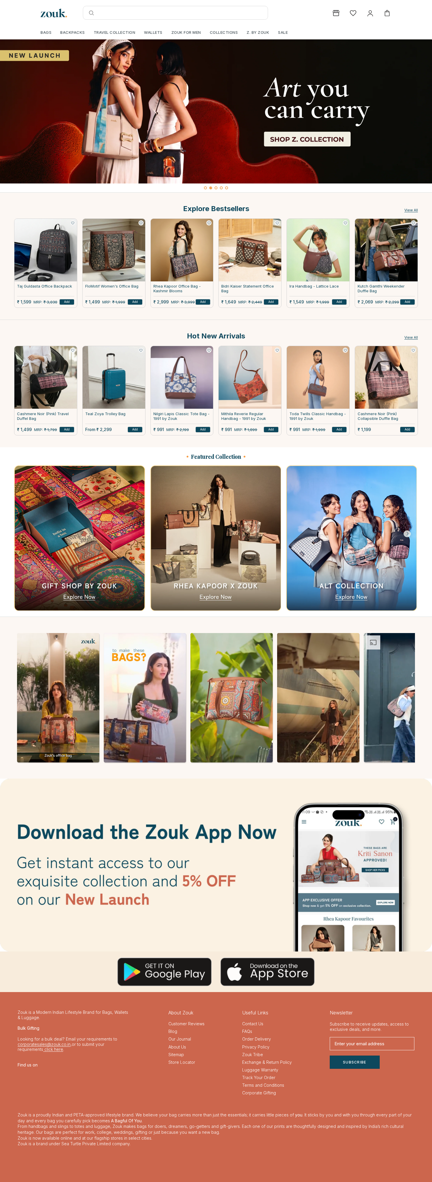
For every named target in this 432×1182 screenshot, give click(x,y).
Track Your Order (258, 1077)
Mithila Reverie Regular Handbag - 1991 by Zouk (243, 416)
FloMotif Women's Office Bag (111, 286)
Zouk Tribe (252, 1054)
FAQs (247, 1031)
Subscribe (354, 1062)
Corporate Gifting (259, 1092)
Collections (224, 32)
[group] (216, 111)
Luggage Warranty (260, 1069)
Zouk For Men (186, 32)
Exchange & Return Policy (267, 1062)
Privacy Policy (255, 1046)
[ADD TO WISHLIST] (73, 223)
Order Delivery (256, 1038)
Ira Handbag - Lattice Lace (314, 286)
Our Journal (179, 1038)
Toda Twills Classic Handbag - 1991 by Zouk (317, 416)
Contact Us (252, 1023)
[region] (216, 115)
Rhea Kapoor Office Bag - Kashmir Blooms (177, 288)
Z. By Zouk (258, 32)
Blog (172, 1031)
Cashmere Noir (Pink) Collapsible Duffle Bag (378, 416)
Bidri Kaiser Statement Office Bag (247, 288)
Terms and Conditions (263, 1085)
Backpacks (72, 32)
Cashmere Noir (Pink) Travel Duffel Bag (43, 416)
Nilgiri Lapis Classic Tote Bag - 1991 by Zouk (181, 416)
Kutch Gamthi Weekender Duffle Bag (381, 288)
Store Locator (181, 1062)
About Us (177, 1046)
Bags (46, 32)
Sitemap (176, 1054)
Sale (283, 32)
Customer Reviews (186, 1023)
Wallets (153, 32)
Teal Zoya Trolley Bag (105, 414)
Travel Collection (114, 32)
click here (53, 1049)
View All (411, 210)
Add (67, 301)
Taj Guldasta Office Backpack (44, 286)
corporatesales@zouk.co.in (44, 1044)
